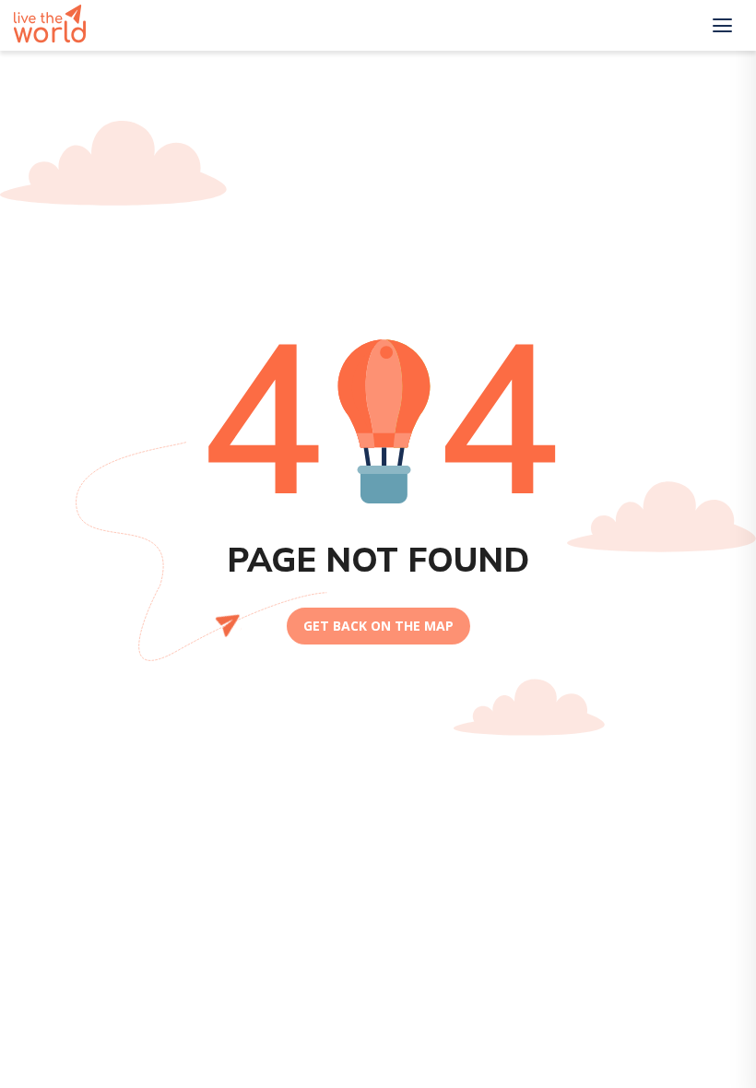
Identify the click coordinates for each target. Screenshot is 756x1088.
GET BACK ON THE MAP (378, 625)
